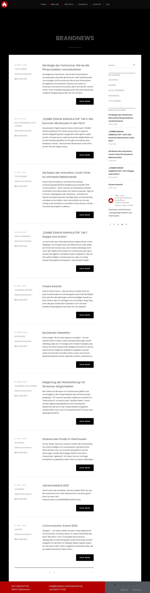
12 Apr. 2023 (20, 286)
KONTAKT (97, 4)
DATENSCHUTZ (136, 590)
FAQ (107, 4)
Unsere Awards (115, 184)
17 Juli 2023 (20, 172)
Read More (86, 100)
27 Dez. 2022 (20, 485)
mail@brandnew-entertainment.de (66, 586)
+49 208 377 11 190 (57, 589)
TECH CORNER (21, 69)
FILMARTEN (82, 4)
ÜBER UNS (55, 4)
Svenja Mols (22, 79)
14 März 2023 (21, 332)
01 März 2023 (21, 382)
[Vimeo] (126, 224)
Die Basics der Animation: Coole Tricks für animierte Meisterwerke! (120, 154)
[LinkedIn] (118, 224)
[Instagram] (114, 224)
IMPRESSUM (124, 590)
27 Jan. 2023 (21, 439)
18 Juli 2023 (20, 119)
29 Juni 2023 (21, 232)
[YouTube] (122, 224)
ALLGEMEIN (19, 290)
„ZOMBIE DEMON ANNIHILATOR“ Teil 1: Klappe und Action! (121, 171)
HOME (43, 4)
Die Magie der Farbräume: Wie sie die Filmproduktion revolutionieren (120, 118)
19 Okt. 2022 (21, 525)
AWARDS (28, 290)
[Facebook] (110, 224)
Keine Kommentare (23, 74)
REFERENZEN (20, 336)
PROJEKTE (69, 4)
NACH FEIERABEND (22, 123)
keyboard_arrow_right (92, 572)
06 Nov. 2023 (21, 65)
